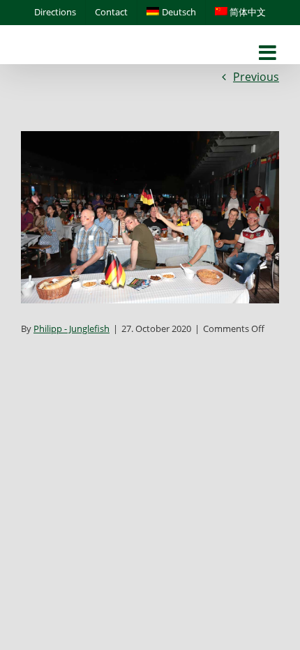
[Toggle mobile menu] (269, 53)
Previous (256, 76)
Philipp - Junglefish (71, 328)
